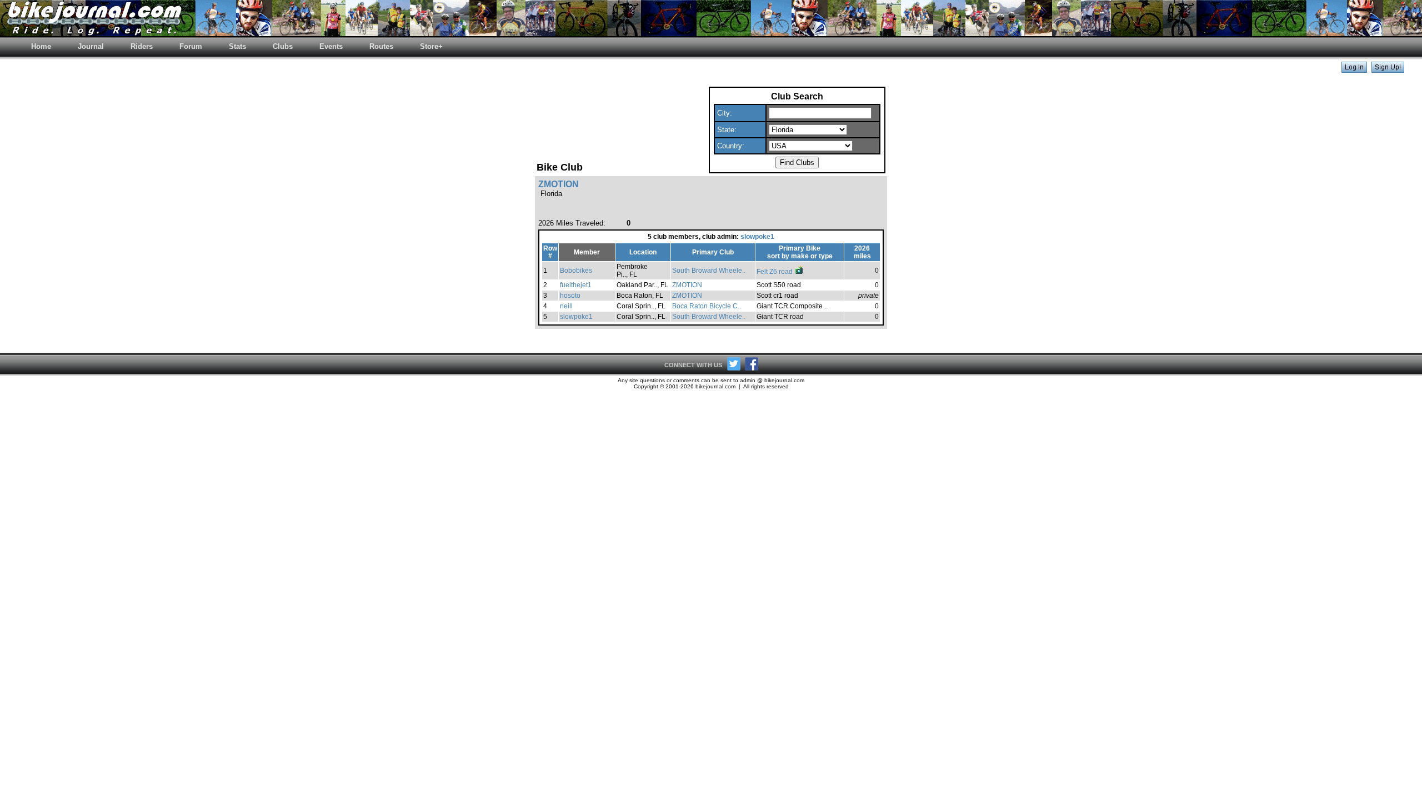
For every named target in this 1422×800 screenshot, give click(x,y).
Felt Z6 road (775, 272)
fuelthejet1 (576, 285)
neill (566, 306)
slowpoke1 (757, 237)
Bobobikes (576, 270)
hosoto (570, 295)
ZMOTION (687, 285)
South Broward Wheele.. (708, 270)
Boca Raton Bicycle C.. (706, 306)
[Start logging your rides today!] (1387, 69)
